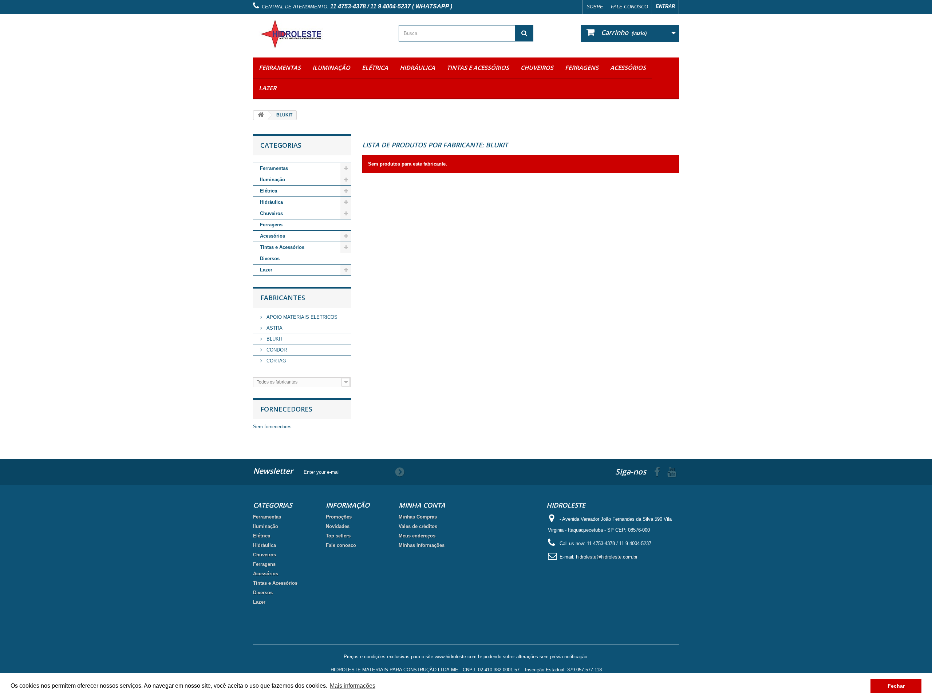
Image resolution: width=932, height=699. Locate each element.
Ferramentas (280, 68)
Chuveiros (537, 68)
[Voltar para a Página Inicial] (261, 115)
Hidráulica (417, 68)
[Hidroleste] (320, 34)
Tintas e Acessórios (478, 68)
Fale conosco (629, 6)
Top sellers (338, 536)
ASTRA (274, 328)
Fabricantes (282, 297)
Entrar (665, 6)
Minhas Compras (418, 517)
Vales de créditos (418, 526)
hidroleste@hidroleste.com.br (606, 557)
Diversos (270, 258)
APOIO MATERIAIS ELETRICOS (301, 317)
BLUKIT (274, 339)
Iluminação (331, 68)
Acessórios (628, 68)
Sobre (595, 6)
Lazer (267, 88)
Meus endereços (417, 536)
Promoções (339, 517)
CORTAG (275, 361)
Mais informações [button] (352, 686)
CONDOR (276, 350)
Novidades (338, 526)
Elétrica (375, 68)
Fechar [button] (896, 686)
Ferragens (582, 68)
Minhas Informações (422, 545)
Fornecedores (286, 409)
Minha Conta (422, 505)
